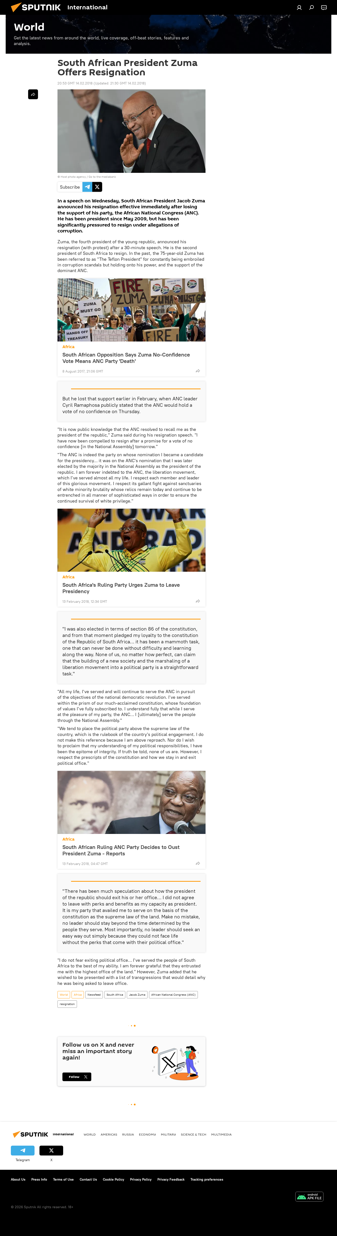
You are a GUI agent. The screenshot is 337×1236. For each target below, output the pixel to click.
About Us (18, 1179)
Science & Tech (193, 1134)
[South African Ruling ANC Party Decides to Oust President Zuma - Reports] (131, 802)
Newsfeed (94, 994)
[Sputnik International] (37, 13)
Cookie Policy (113, 1179)
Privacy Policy (140, 1179)
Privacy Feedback (171, 1179)
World (64, 994)
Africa (68, 347)
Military (168, 1134)
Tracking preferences (206, 1179)
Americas (109, 1134)
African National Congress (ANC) (173, 994)
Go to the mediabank (102, 177)
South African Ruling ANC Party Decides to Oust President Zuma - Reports (121, 850)
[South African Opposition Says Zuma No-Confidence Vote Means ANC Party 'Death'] (131, 310)
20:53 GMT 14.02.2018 (75, 83)
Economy (147, 1134)
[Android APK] (309, 1197)
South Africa (115, 994)
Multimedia (221, 1134)
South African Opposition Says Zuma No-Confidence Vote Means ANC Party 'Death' (126, 357)
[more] (198, 371)
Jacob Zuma (137, 994)
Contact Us (88, 1179)
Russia (128, 1134)
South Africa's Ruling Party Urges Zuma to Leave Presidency (121, 588)
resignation (67, 1004)
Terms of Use (63, 1179)
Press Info (39, 1179)
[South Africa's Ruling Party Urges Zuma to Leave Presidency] (131, 540)
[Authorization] (299, 7)
